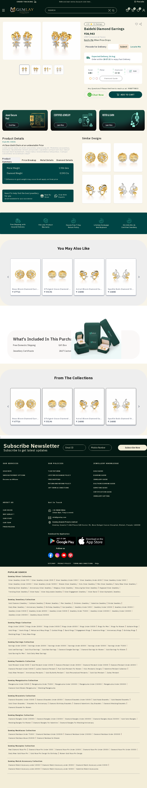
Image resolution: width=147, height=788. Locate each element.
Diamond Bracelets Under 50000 (78, 700)
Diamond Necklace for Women (48, 738)
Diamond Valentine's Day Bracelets (87, 704)
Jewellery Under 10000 (103, 607)
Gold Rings (12, 630)
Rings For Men (103, 626)
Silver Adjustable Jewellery (51, 592)
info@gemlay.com (59, 517)
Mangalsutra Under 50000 (19, 684)
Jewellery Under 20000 (124, 607)
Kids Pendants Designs (93, 669)
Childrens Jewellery (81, 603)
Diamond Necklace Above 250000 (21, 738)
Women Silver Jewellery (68, 584)
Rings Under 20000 (34, 626)
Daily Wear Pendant (16, 673)
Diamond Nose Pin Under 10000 (68, 750)
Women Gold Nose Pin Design (71, 753)
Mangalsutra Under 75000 (42, 684)
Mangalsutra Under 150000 (91, 684)
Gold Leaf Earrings (15, 650)
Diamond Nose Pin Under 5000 (41, 750)
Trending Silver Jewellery (18, 592)
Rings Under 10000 (16, 626)
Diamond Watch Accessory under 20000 (58, 765)
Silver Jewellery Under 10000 (19, 584)
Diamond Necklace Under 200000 (107, 734)
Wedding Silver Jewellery (18, 588)
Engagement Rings (83, 630)
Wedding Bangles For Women (19, 723)
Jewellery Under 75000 (79, 611)
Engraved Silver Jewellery (109, 588)
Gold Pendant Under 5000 (18, 665)
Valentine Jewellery (98, 603)
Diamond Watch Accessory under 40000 (24, 769)
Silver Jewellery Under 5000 (115, 580)
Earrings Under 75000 (117, 646)
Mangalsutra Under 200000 (115, 684)
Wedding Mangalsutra (46, 688)
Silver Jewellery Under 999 (18, 580)
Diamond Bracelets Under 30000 (21, 700)
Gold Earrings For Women (116, 650)
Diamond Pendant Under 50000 (21, 669)
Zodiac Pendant (113, 673)
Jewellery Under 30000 (17, 611)
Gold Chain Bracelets (16, 704)
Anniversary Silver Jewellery (40, 588)
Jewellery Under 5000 (83, 607)
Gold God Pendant (97, 673)
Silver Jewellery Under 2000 (43, 580)
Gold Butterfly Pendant (55, 673)
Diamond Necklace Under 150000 (78, 734)
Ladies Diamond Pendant (46, 669)
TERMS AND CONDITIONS (83, 563)
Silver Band (92, 592)
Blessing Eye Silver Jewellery (86, 588)
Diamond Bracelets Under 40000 (50, 700)
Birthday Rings (130, 630)
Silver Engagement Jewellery (75, 592)
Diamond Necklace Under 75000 (21, 734)
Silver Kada (34, 592)
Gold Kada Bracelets (101, 700)
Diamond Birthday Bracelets (61, 704)
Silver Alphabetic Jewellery (110, 592)
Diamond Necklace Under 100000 (49, 734)
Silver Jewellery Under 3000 (67, 580)
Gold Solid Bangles (128, 719)
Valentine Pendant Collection (115, 669)
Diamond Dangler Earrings (69, 650)
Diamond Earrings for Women (92, 650)
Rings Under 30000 (52, 626)
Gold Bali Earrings (49, 650)
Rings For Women (117, 626)
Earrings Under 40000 (77, 646)
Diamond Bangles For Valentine (45, 723)
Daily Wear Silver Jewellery (125, 584)
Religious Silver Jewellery (63, 588)
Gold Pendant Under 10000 (42, 665)
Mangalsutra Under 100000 (66, 684)
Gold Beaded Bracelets (120, 700)
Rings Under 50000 (88, 626)
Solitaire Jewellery (36, 603)
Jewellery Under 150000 (121, 611)
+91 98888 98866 (58, 510)
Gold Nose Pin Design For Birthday (43, 753)
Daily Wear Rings (29, 634)
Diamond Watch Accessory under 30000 (92, 765)
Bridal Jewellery (114, 603)
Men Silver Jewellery (105, 584)
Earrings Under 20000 (37, 646)
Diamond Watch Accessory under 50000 (58, 769)
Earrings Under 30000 (57, 646)
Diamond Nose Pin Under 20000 (96, 750)
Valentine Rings (99, 630)
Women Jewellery (52, 603)
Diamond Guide (111, 78)
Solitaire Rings (132, 626)
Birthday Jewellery (53, 607)
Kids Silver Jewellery (87, 584)
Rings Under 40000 (70, 626)
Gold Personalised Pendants (77, 673)
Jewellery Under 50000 (58, 611)
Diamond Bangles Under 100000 (21, 719)
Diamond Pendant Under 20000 (68, 665)
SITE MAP (51, 563)
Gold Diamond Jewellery (17, 603)
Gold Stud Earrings (32, 650)
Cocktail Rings (57, 630)
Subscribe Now (132, 447)
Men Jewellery (66, 603)
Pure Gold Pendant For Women (70, 669)
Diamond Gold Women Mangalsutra (22, 688)
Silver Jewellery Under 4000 (91, 580)
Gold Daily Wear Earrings (36, 653)
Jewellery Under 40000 (38, 611)
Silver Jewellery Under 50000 (45, 584)
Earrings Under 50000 (97, 646)
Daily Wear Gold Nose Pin (18, 753)
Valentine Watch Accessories (87, 769)
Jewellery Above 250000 (39, 615)
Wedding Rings (14, 634)
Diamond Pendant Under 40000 (123, 665)
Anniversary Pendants (34, 673)
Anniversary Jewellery (35, 607)
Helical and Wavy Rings (40, 630)
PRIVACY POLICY (64, 563)
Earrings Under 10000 (17, 646)
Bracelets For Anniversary (37, 704)
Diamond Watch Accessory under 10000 (24, 765)
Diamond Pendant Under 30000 (95, 665)
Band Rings (69, 630)
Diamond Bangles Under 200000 (78, 719)
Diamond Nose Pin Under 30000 (123, 750)
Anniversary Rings (114, 630)
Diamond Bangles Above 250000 (106, 719)
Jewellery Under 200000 (18, 615)
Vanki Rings (24, 630)
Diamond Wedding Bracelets (115, 704)
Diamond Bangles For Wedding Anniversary (77, 723)
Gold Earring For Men (16, 653)
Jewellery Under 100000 (100, 611)
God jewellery (67, 607)
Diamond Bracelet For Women (19, 707)
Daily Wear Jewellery (16, 607)
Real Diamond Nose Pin (17, 750)
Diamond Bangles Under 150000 (50, 719)
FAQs (97, 563)
